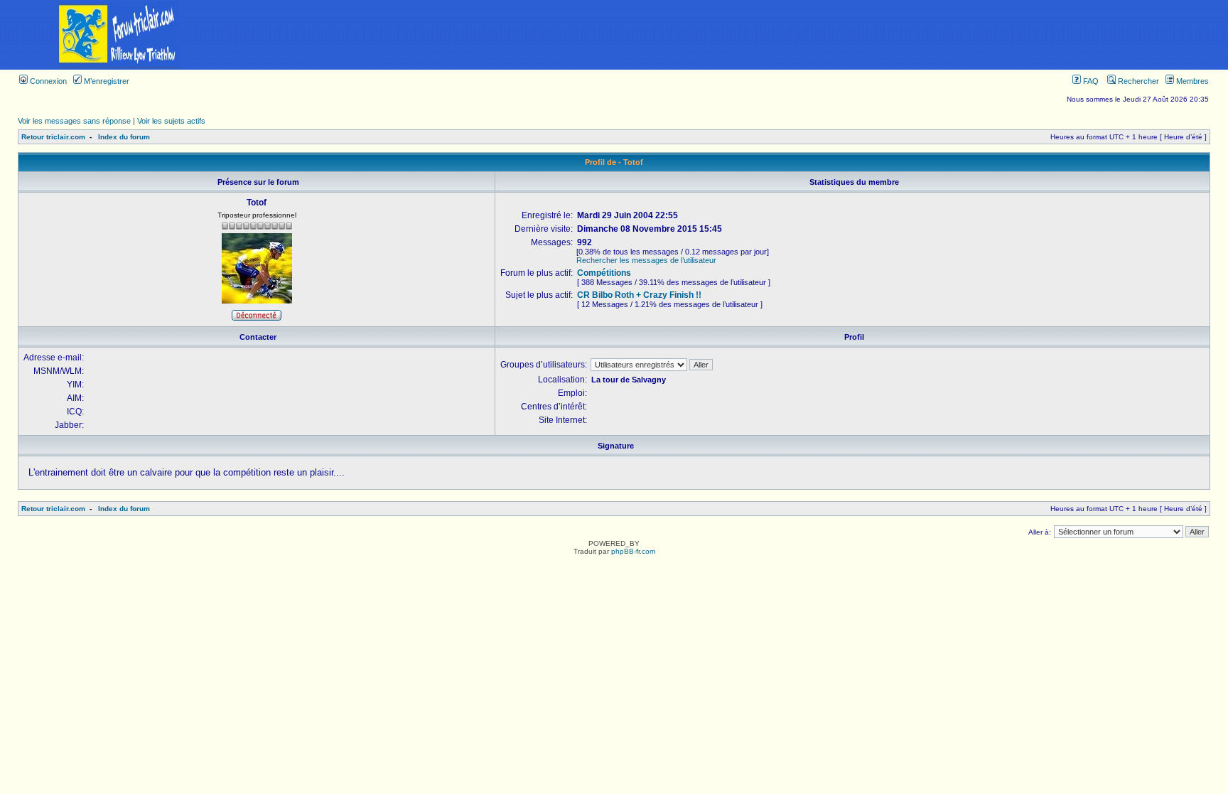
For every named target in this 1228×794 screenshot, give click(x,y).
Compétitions (604, 273)
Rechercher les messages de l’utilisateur (646, 260)
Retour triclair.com (53, 137)
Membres (1191, 81)
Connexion (47, 81)
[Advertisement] (732, 35)
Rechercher (1137, 81)
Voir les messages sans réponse (74, 121)
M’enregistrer (105, 81)
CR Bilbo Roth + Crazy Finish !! (639, 295)
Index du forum (124, 137)
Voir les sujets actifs (171, 121)
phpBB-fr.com (633, 551)
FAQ (1090, 81)
